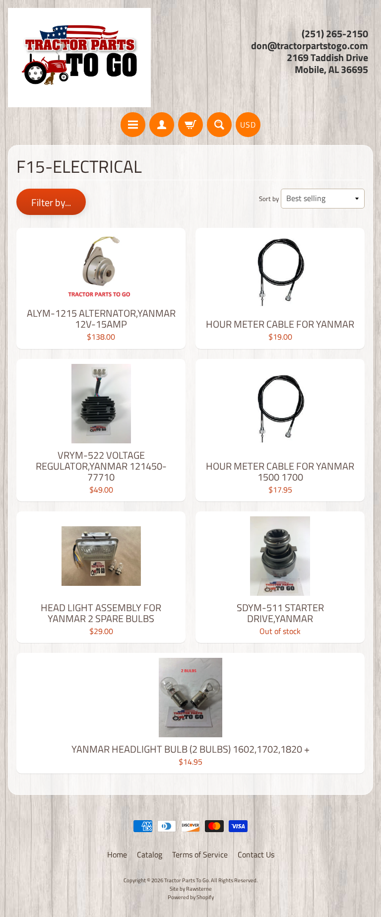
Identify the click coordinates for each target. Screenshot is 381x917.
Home (117, 854)
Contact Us (256, 854)
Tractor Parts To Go (186, 880)
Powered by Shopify (191, 897)
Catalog (149, 854)
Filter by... (51, 202)
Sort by (269, 199)
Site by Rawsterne (191, 888)
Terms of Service (200, 854)
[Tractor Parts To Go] (79, 57)
